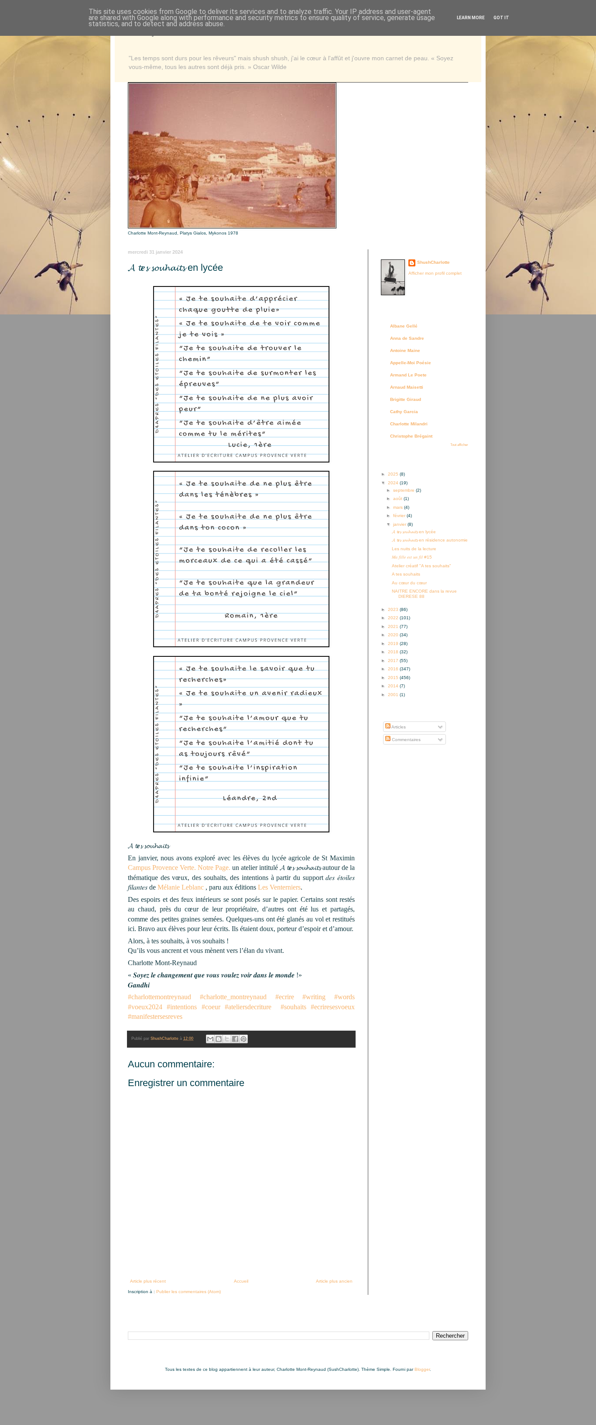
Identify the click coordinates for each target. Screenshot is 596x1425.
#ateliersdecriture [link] (248, 1007)
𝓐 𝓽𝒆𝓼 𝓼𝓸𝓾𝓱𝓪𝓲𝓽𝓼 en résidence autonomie (430, 540)
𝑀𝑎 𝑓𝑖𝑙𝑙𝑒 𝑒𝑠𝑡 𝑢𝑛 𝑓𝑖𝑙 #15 (412, 557)
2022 (394, 617)
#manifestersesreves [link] (155, 1016)
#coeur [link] (211, 1007)
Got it (501, 17)
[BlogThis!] (218, 1039)
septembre (404, 490)
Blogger (422, 1369)
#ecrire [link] (284, 997)
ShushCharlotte (433, 262)
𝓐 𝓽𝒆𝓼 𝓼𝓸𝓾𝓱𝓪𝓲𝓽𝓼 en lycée (414, 531)
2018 (394, 651)
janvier (400, 524)
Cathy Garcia (404, 411)
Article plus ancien (334, 1281)
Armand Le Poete (408, 375)
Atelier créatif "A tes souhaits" (421, 565)
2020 (394, 634)
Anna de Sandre (407, 338)
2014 (394, 685)
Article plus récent (148, 1281)
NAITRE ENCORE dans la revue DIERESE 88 (424, 594)
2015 (394, 677)
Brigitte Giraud (405, 399)
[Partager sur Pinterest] (243, 1039)
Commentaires (405, 739)
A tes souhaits (406, 574)
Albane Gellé (404, 326)
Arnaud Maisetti (406, 387)
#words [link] (344, 997)
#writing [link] (313, 997)
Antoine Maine (405, 350)
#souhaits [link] (293, 1007)
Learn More (471, 17)
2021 (394, 626)
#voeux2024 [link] (145, 1007)
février (400, 515)
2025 (394, 474)
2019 (394, 643)
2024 (394, 482)
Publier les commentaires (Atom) (188, 1291)
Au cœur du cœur (409, 582)
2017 (394, 660)
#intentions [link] (182, 1007)
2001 (394, 694)
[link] (179, 867)
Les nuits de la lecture (414, 548)
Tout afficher (459, 445)
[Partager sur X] (227, 1039)
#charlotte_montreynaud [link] (233, 997)
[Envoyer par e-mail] (210, 1039)
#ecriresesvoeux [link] (333, 1007)
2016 (394, 668)
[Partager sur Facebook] (235, 1039)
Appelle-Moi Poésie (410, 362)
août (398, 498)
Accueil (241, 1281)
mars (398, 507)
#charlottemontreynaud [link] (159, 997)
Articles (398, 727)
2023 (394, 609)
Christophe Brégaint (411, 436)
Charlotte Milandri (409, 423)
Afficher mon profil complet (435, 273)
